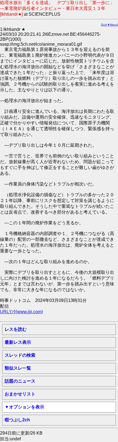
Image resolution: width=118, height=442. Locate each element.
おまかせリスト (20, 394)
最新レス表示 (18, 342)
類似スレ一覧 (18, 368)
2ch (104, 24)
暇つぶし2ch (17, 420)
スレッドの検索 (20, 355)
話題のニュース (20, 381)
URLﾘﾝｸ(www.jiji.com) (21, 311)
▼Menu (112, 24)
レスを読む (16, 329)
